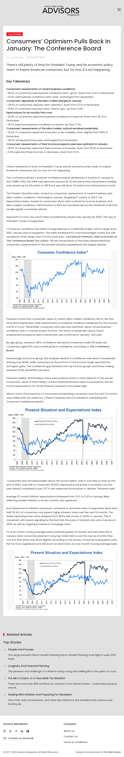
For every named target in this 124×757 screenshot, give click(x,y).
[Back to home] (62, 9)
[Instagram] (4, 731)
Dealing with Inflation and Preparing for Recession (40, 694)
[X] (10, 731)
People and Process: (21, 649)
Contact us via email (20, 738)
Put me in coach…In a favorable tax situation (36, 678)
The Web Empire (112, 752)
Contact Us (71, 736)
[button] (119, 9)
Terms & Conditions (75, 742)
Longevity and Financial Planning (28, 666)
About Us (69, 731)
